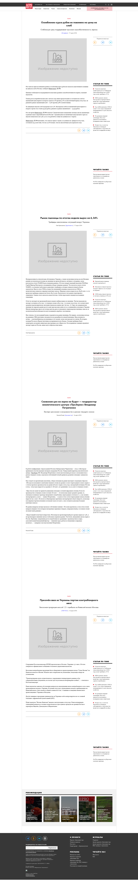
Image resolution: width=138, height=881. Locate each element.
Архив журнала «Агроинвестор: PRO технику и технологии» (101, 845)
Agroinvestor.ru (69, 225)
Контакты (72, 844)
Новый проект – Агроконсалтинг (79, 846)
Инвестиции (38, 8)
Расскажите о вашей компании (78, 866)
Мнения (79, 8)
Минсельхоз (52, 88)
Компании (72, 8)
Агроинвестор (38, 4)
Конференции (82, 4)
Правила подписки (75, 842)
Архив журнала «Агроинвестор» (102, 842)
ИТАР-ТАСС (65, 610)
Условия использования (30, 876)
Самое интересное (62, 8)
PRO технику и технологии (53, 4)
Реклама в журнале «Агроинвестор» (75, 857)
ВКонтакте (96, 854)
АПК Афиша (93, 4)
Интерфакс (65, 33)
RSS (94, 856)
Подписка (95, 840)
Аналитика (46, 8)
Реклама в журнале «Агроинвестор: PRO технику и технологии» (78, 862)
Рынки (53, 8)
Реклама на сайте (75, 854)
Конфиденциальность (30, 874)
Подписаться (52, 848)
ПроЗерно (34, 473)
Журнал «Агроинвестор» (77, 840)
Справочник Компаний (69, 4)
